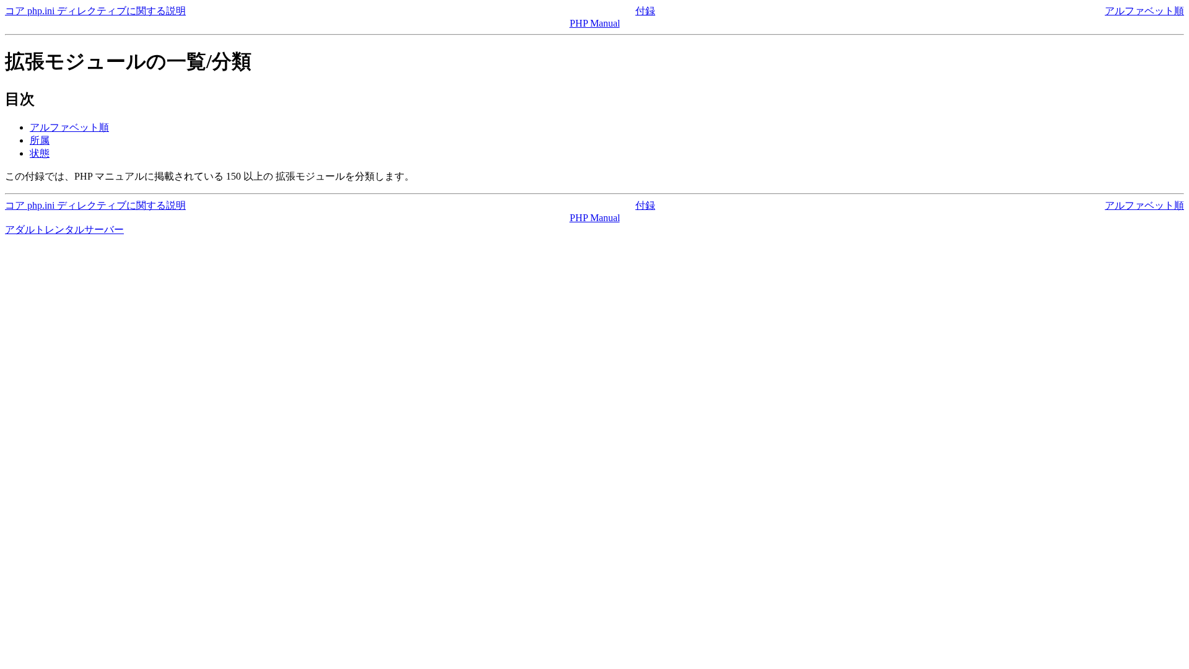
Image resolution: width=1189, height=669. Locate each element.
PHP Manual (595, 23)
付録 (645, 11)
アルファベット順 (1144, 11)
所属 (40, 140)
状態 (40, 153)
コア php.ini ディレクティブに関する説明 (95, 11)
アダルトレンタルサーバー (64, 229)
